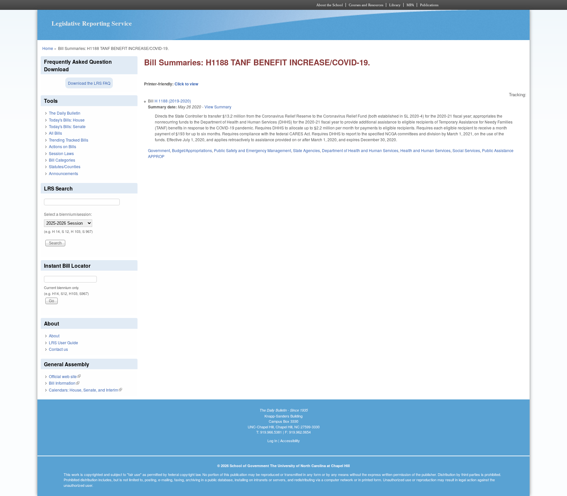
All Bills (55, 133)
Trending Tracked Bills (68, 140)
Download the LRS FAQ (89, 83)
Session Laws (61, 153)
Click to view (186, 84)
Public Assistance (498, 150)
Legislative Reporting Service (92, 23)
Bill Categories (62, 160)
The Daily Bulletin (64, 113)
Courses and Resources (366, 5)
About (54, 335)
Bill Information (64, 383)
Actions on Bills (62, 146)
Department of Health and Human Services (360, 150)
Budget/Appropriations (192, 150)
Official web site (65, 376)
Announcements (63, 173)
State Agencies (306, 150)
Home (47, 48)
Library (395, 5)
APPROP (156, 156)
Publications (429, 5)
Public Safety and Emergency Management (252, 150)
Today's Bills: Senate (67, 126)
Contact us (58, 349)
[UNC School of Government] (196, 5)
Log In (272, 440)
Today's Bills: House (67, 120)
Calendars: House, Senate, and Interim (85, 390)
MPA (410, 5)
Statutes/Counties (64, 166)
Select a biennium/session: (68, 214)
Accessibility (290, 440)
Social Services (466, 150)
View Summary (217, 106)
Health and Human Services (425, 150)
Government (159, 150)
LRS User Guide (63, 342)
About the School (329, 5)
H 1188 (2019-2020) (173, 100)
